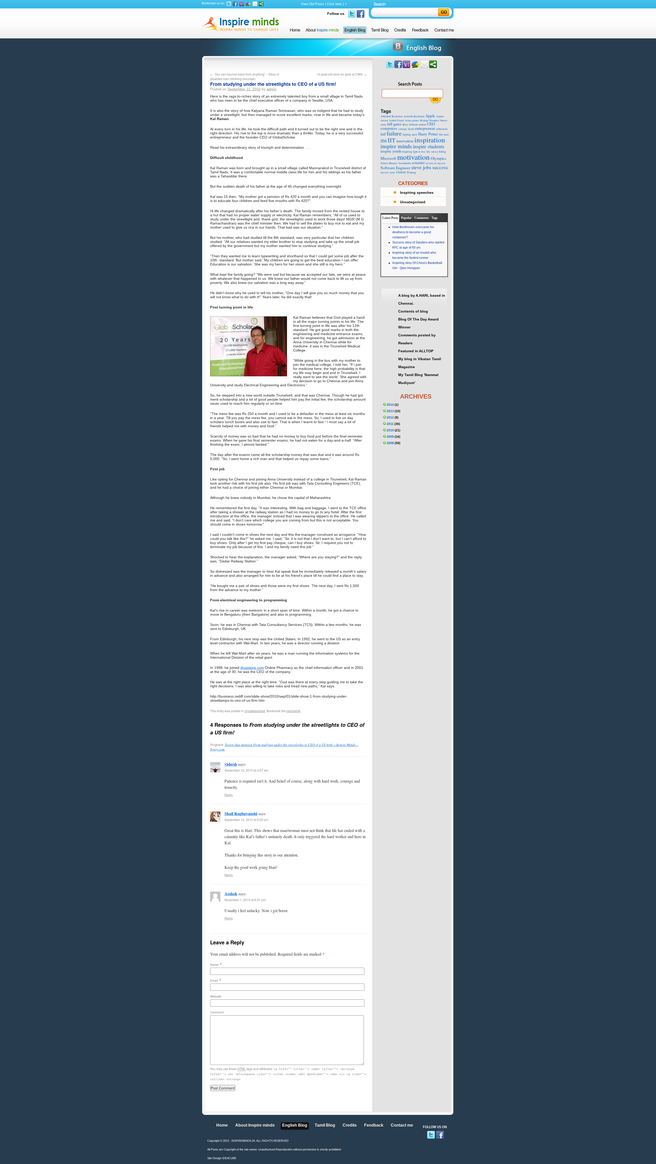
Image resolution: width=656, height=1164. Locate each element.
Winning (411, 172)
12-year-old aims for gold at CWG (341, 74)
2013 (390, 411)
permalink (293, 711)
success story (388, 172)
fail (383, 133)
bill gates (394, 123)
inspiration (429, 139)
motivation (413, 157)
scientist (418, 162)
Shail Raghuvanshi (240, 813)
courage (402, 129)
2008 (390, 443)
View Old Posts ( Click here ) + (324, 4)
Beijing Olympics (429, 120)
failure (394, 133)
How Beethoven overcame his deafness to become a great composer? (413, 232)
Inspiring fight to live (413, 151)
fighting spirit (410, 134)
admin (271, 89)
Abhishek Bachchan (391, 116)
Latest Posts (390, 218)
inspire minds (396, 146)
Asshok (230, 893)
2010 (390, 430)
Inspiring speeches (417, 192)
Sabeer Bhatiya (389, 163)
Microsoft (388, 158)
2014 (390, 405)
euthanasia (442, 129)
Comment (217, 1012)
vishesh (230, 764)
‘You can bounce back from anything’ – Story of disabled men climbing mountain (244, 76)
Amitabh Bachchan (413, 116)
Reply (228, 795)
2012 (390, 417)
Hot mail (444, 134)
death (411, 129)
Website (215, 996)
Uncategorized (254, 711)
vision (401, 171)
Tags (435, 218)
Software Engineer (395, 167)
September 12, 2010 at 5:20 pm (246, 819)
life (428, 151)
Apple (430, 115)
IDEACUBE (229, 1158)
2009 (390, 437)
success (440, 167)
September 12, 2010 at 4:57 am (246, 770)
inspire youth (391, 151)
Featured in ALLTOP (415, 351)
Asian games (412, 120)
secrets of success (435, 163)
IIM (384, 140)
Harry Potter (428, 133)
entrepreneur (425, 128)
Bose (405, 124)
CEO (431, 123)
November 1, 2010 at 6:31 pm (245, 900)
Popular (406, 218)
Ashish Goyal (396, 120)
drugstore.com (252, 668)
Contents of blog (413, 311)
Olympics (438, 158)
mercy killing (438, 151)
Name (214, 964)
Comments (421, 218)
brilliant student (417, 124)
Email (214, 980)
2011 (390, 424)
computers (389, 128)
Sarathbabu (404, 163)
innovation (404, 140)
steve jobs (421, 167)
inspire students (428, 146)
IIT (391, 140)
